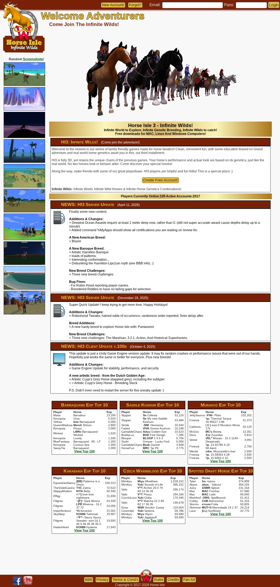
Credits (173, 580)
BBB (88, 580)
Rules (158, 580)
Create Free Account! (160, 180)
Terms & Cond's (125, 580)
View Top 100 (84, 451)
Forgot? (135, 5)
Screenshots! (33, 59)
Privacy (102, 580)
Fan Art (189, 580)
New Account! (113, 5)
